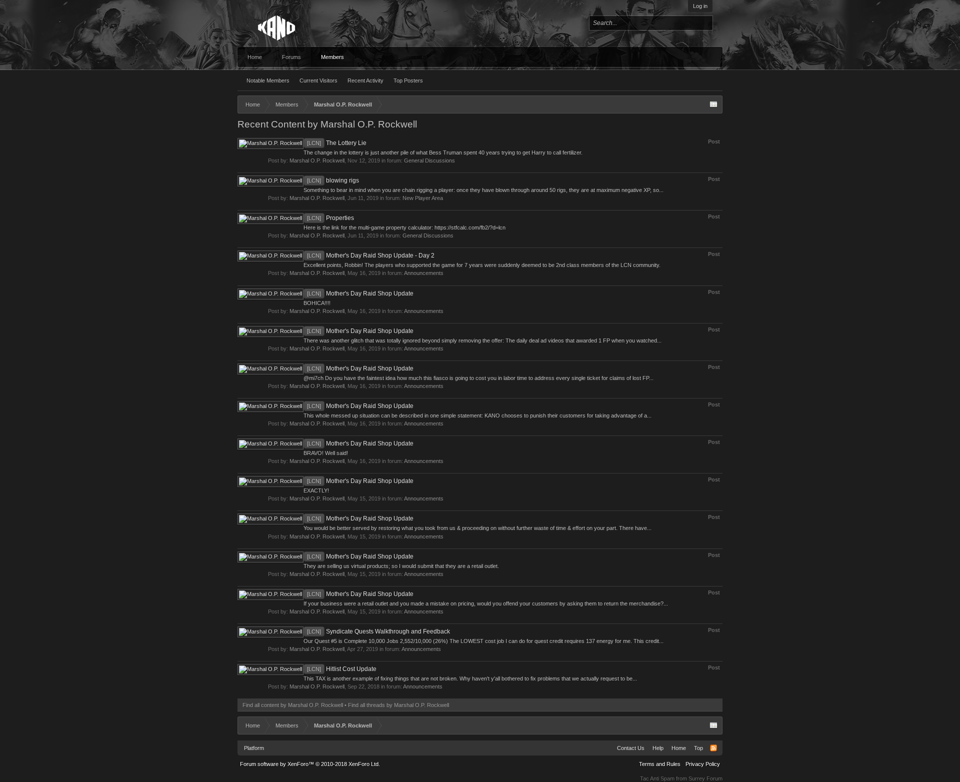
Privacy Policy (703, 764)
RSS (714, 748)
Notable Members (268, 81)
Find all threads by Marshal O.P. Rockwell (398, 705)
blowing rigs (333, 180)
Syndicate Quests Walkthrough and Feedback (378, 631)
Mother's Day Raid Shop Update (360, 293)
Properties (330, 218)
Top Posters (408, 81)
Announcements (424, 273)
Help (658, 748)
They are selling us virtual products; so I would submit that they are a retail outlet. (401, 566)
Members (332, 57)
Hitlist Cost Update (341, 669)
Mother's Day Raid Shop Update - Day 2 (370, 255)
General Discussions (429, 161)
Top (698, 748)
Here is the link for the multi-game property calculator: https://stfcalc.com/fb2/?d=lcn (405, 227)
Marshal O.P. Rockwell (317, 161)
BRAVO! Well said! (326, 453)
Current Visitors (319, 81)
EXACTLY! (316, 491)
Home (255, 57)
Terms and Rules (659, 764)
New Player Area (422, 198)
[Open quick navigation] (714, 104)
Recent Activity (366, 81)
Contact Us (630, 748)
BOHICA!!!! (317, 303)
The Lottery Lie (336, 143)
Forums (291, 57)
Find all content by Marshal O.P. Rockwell (292, 705)
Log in (700, 6)
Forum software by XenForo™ (310, 764)
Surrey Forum (705, 779)
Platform (254, 748)
